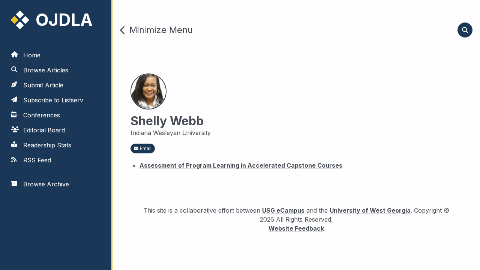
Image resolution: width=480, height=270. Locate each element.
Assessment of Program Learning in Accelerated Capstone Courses (241, 165)
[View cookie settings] (16, 253)
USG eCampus (283, 210)
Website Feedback (296, 228)
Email (146, 148)
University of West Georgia (370, 210)
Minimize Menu (161, 30)
